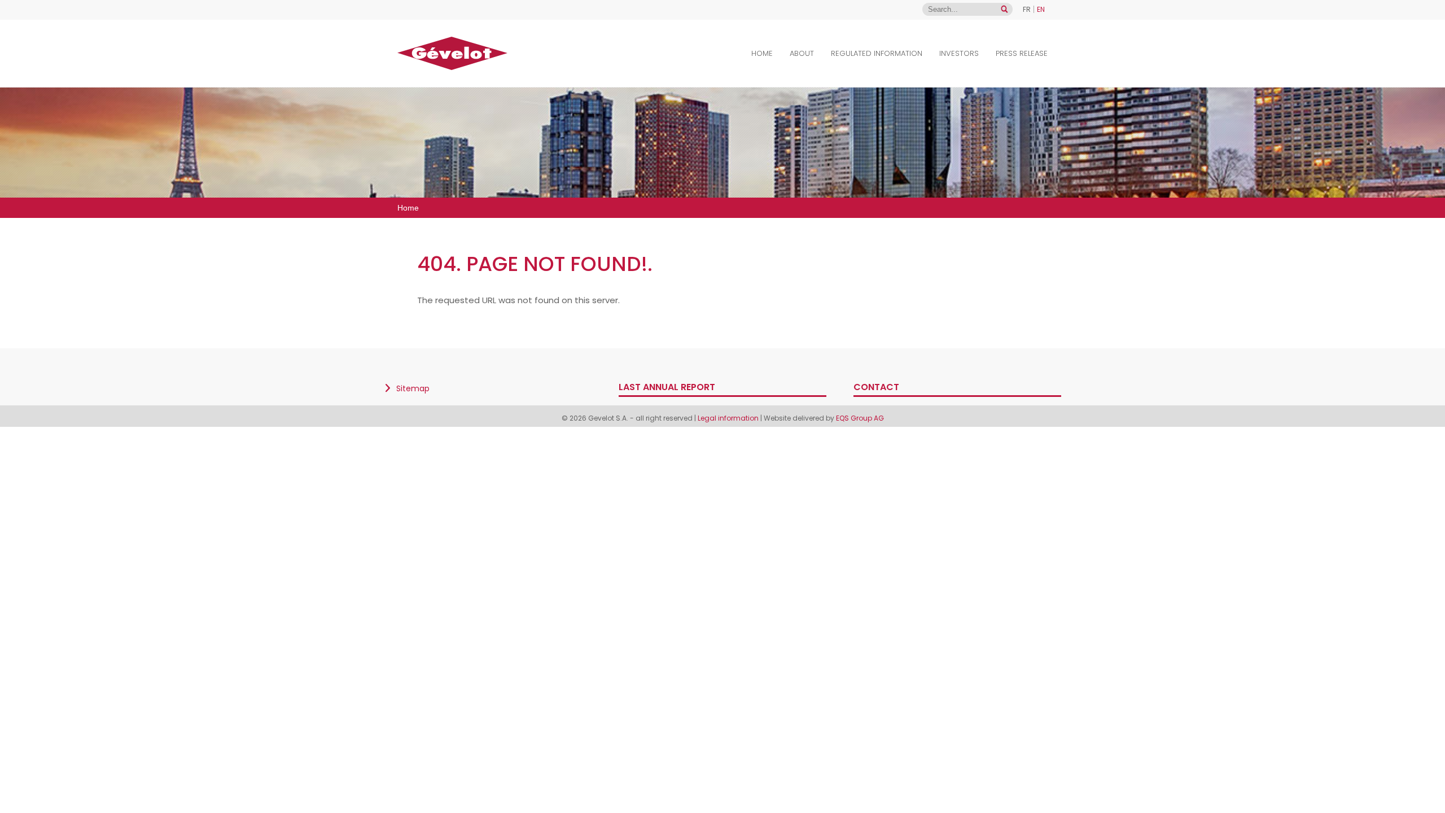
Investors (959, 53)
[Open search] (1004, 9)
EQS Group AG (860, 418)
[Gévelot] (452, 53)
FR (1027, 9)
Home (762, 53)
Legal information (728, 418)
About (802, 53)
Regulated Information (876, 53)
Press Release (1022, 53)
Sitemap (413, 388)
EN (1041, 9)
